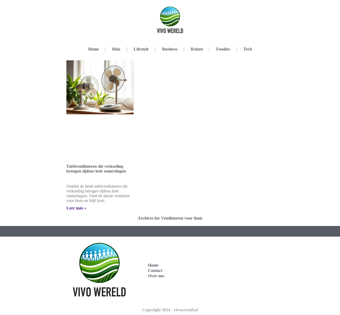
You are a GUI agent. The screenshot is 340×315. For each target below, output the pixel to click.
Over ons (156, 276)
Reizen (197, 49)
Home (93, 49)
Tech (247, 49)
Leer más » (76, 208)
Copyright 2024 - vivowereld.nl (170, 310)
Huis (116, 49)
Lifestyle (141, 49)
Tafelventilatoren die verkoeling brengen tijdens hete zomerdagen (96, 168)
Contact (155, 270)
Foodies (223, 49)
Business (169, 49)
